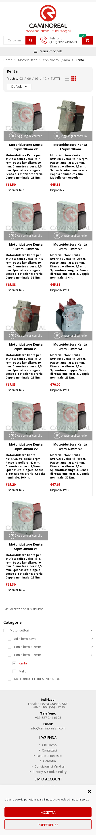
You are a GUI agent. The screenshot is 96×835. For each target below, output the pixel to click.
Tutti (55, 78)
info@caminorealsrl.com (48, 728)
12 (44, 78)
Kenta (23, 663)
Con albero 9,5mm (56, 60)
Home (7, 60)
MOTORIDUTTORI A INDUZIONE (38, 679)
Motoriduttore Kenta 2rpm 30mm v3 (26, 346)
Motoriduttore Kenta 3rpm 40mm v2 (26, 446)
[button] (89, 791)
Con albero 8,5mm (27, 647)
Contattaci (49, 750)
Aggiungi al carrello (29, 136)
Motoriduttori (27, 60)
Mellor (23, 671)
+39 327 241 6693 (48, 717)
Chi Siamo (49, 745)
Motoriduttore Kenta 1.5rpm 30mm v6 (26, 246)
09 (37, 78)
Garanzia (49, 761)
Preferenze (48, 824)
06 (29, 78)
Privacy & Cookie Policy (50, 772)
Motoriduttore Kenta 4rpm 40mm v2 (70, 446)
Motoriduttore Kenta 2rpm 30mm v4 (70, 346)
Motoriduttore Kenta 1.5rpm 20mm (70, 147)
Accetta (48, 812)
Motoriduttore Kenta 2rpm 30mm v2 (70, 246)
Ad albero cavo (25, 639)
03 (21, 78)
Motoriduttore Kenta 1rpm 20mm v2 (26, 147)
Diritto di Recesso (49, 756)
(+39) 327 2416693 (63, 42)
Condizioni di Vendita (50, 766)
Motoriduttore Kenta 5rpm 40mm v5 (26, 546)
